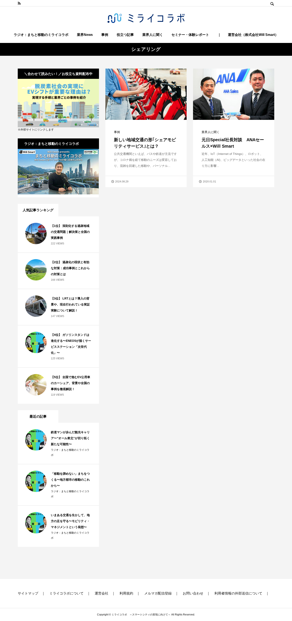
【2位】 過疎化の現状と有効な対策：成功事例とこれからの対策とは (70, 268)
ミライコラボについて (66, 593)
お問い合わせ (193, 593)
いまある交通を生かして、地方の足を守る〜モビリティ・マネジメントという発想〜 (70, 521)
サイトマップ (28, 593)
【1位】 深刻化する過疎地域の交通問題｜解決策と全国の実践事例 (70, 231)
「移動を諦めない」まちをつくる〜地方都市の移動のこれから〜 (70, 479)
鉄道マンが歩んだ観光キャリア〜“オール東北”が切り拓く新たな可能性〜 (70, 438)
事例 (104, 35)
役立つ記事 (125, 35)
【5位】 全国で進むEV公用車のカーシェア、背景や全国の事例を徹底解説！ (70, 383)
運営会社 (101, 593)
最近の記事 (38, 416)
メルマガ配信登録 (158, 593)
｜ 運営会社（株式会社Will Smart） (248, 35)
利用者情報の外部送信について (238, 593)
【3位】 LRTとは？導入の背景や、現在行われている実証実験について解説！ (70, 304)
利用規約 (126, 593)
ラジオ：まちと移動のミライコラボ (41, 35)
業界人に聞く (152, 35)
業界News (85, 35)
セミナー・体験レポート (190, 35)
